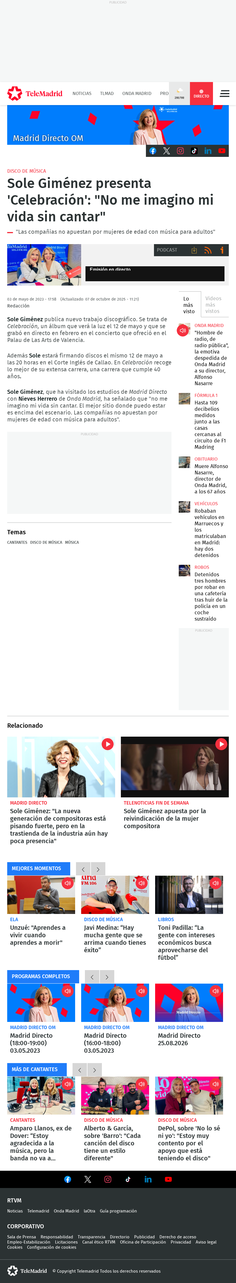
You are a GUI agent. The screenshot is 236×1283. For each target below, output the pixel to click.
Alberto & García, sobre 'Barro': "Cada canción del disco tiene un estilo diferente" (115, 1096)
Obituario (206, 459)
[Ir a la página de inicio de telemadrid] (34, 93)
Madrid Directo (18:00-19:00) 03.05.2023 (41, 1003)
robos (202, 567)
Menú (224, 93)
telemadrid (27, 1270)
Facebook (153, 150)
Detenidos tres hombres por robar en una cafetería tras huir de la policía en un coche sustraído (184, 570)
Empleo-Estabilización (28, 1242)
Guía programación (118, 1211)
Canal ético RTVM (98, 1242)
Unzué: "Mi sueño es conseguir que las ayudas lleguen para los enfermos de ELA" (41, 895)
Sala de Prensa (21, 1237)
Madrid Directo (28, 803)
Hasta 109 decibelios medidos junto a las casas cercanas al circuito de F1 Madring (184, 398)
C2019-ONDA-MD (118, 125)
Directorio (120, 1237)
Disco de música (26, 171)
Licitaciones (66, 1242)
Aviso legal (206, 1242)
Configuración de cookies (51, 1247)
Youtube (222, 151)
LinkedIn (208, 151)
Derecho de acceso (177, 1237)
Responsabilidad (57, 1237)
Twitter (167, 150)
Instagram (180, 151)
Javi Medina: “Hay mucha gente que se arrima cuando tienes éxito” (115, 895)
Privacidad (181, 1242)
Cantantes (17, 543)
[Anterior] (83, 868)
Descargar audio (194, 250)
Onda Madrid (136, 93)
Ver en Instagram (108, 1179)
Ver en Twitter (88, 1180)
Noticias (82, 93)
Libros (166, 919)
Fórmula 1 (206, 395)
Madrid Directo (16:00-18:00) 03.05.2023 (115, 1003)
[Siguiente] (98, 868)
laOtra (89, 1211)
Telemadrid (38, 1211)
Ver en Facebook (67, 1180)
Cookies (14, 1247)
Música (72, 543)
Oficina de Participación (143, 1242)
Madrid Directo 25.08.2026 (189, 1003)
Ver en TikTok (128, 1180)
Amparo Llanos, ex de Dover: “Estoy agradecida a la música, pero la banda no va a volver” (41, 1096)
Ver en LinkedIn (148, 1179)
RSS (208, 250)
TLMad (107, 93)
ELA (14, 919)
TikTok (194, 150)
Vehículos (206, 503)
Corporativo (25, 1226)
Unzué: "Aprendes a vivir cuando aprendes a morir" (38, 935)
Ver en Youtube (168, 1179)
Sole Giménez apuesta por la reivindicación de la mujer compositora (175, 767)
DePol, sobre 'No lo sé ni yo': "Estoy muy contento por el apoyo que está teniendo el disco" (189, 1096)
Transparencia (91, 1237)
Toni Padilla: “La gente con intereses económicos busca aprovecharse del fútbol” (189, 895)
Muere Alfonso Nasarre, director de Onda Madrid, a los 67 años (184, 462)
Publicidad (144, 1237)
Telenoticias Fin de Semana (156, 803)
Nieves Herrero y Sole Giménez (44, 265)
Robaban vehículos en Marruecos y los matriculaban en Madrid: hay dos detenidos (184, 507)
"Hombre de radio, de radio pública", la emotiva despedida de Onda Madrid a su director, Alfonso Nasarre (184, 328)
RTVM (14, 1201)
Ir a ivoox (222, 250)
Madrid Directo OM (33, 1027)
